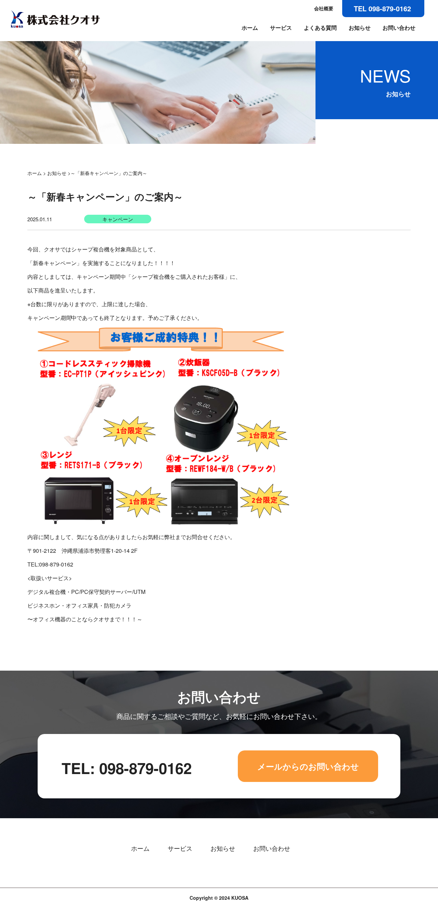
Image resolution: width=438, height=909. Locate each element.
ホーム (250, 28)
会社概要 (323, 8)
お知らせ (360, 28)
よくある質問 (320, 28)
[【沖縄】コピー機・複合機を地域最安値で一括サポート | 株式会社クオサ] (55, 26)
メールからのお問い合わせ (308, 766)
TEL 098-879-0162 (382, 8)
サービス (281, 28)
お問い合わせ (399, 28)
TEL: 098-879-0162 (127, 768)
